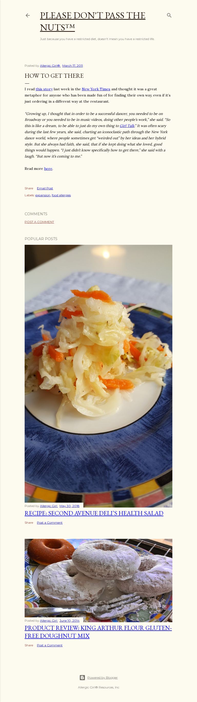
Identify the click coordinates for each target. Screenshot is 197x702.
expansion (42, 195)
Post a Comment (39, 222)
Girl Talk (127, 125)
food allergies (61, 195)
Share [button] (29, 188)
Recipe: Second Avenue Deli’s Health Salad (94, 513)
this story (44, 89)
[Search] (169, 14)
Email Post (45, 188)
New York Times (96, 89)
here (48, 168)
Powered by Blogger (102, 677)
